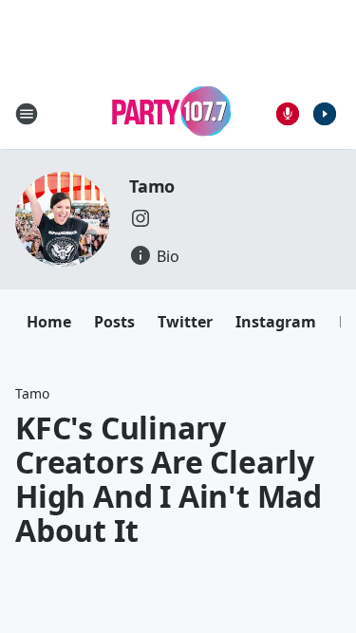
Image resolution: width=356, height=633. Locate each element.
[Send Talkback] (287, 113)
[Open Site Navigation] (26, 113)
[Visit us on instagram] (140, 218)
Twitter (185, 321)
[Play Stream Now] (324, 113)
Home (49, 321)
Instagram (275, 321)
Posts (114, 321)
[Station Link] (172, 113)
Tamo (152, 186)
